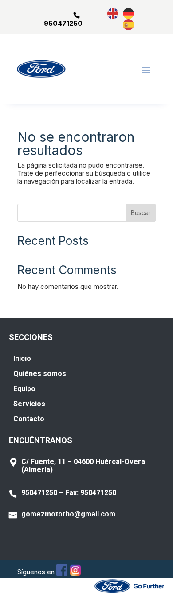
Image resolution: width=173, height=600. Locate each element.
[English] (113, 13)
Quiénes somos (39, 373)
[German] (129, 13)
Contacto (28, 419)
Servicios (29, 404)
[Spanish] (129, 24)
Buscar (141, 212)
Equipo (24, 388)
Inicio (22, 358)
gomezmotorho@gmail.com (68, 514)
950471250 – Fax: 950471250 (68, 492)
